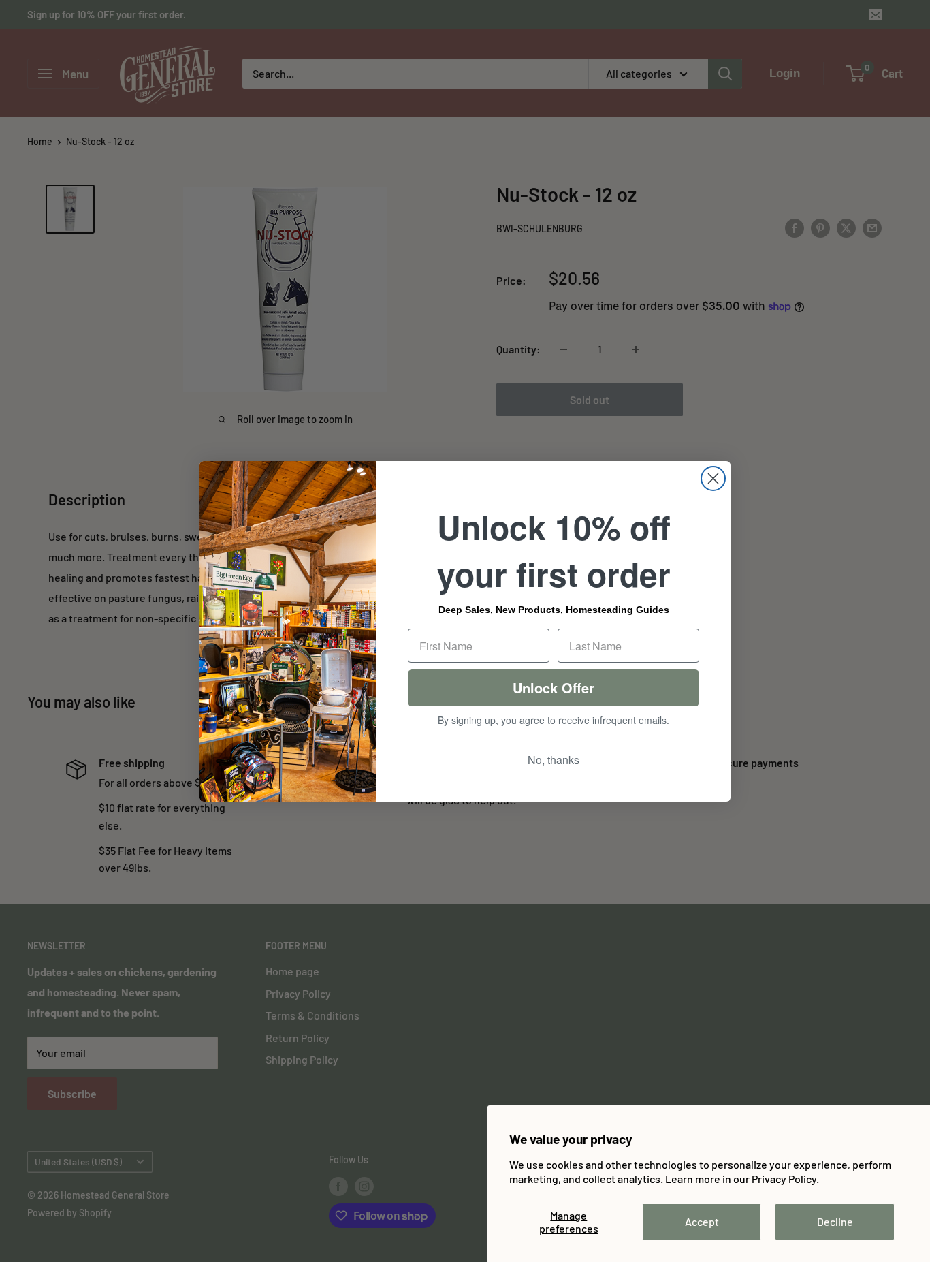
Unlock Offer (553, 687)
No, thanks (553, 760)
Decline (835, 1221)
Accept (702, 1221)
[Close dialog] (713, 478)
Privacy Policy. (785, 1178)
